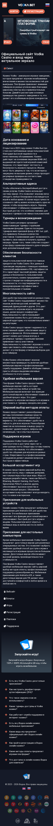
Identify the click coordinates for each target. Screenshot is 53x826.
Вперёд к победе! (26, 661)
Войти (14, 11)
